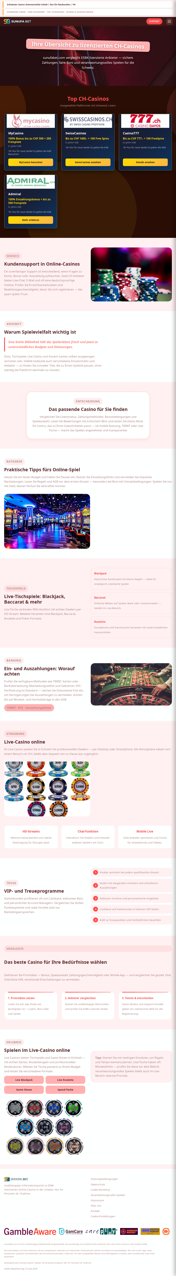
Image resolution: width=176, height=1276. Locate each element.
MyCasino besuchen (30, 162)
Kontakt (95, 1211)
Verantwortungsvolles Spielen (108, 1195)
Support (154, 21)
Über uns (96, 1205)
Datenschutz (98, 1184)
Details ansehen (145, 162)
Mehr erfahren (30, 220)
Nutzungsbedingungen (104, 1179)
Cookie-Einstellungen (103, 1216)
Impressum (97, 1200)
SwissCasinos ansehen (88, 162)
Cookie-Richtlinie (100, 1189)
